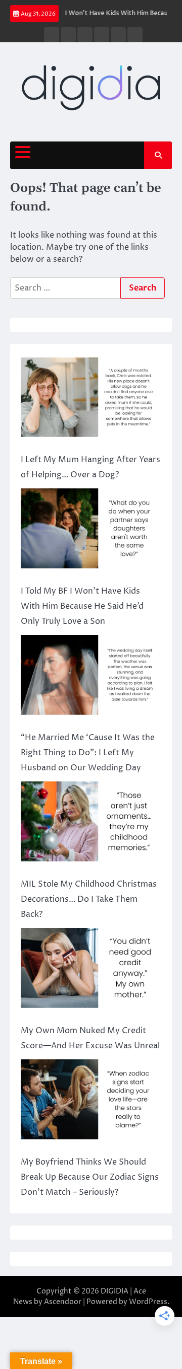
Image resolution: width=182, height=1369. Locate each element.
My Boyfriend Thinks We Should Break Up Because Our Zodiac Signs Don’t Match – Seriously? (90, 1177)
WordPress (148, 1302)
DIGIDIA (114, 1291)
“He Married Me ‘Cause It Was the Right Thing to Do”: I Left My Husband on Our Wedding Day (88, 752)
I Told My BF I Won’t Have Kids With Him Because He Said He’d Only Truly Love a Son (82, 606)
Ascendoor (62, 1302)
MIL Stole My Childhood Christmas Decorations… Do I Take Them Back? (89, 899)
